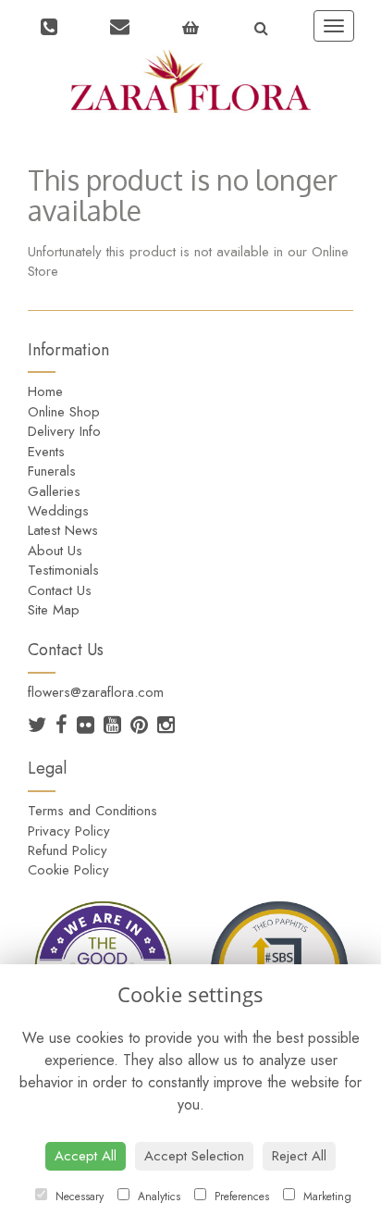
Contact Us (60, 590)
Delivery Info (64, 431)
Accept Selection (194, 1156)
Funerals (52, 471)
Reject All (299, 1156)
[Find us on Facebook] (66, 727)
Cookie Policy (68, 870)
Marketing (325, 1196)
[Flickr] (90, 727)
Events (46, 451)
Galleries (54, 491)
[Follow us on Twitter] (41, 727)
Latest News (63, 530)
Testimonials (63, 570)
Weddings (58, 511)
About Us (55, 550)
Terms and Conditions (92, 810)
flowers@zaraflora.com (96, 692)
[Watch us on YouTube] (117, 727)
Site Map (54, 610)
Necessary (78, 1196)
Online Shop (64, 412)
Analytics (157, 1196)
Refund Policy (67, 850)
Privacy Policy (69, 831)
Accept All (86, 1156)
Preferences (240, 1196)
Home (45, 391)
